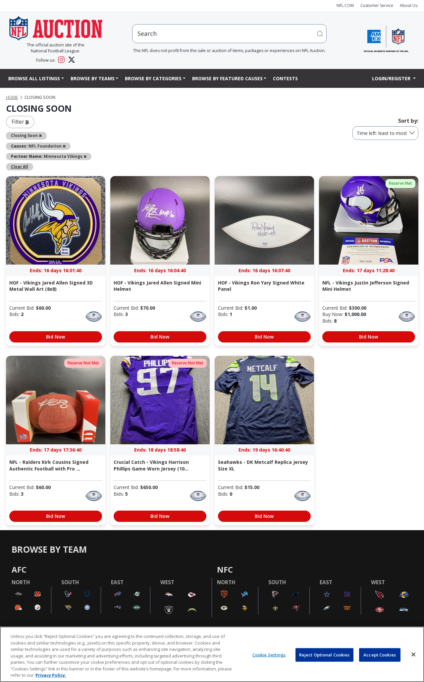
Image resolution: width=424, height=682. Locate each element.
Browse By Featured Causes (227, 78)
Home (12, 97)
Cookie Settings (269, 654)
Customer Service (376, 5)
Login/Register (392, 78)
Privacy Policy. (50, 675)
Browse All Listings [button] (34, 78)
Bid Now (55, 337)
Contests (285, 78)
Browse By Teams (93, 78)
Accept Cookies (379, 654)
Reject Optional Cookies (324, 654)
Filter (19, 121)
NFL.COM (345, 5)
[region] (212, 654)
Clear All (19, 166)
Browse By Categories (153, 78)
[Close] (413, 654)
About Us (408, 5)
